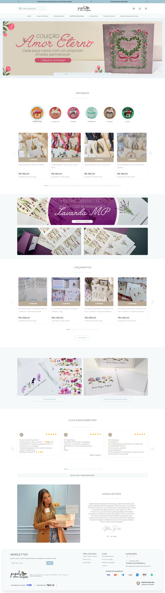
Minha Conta (87, 559)
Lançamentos (59, 16)
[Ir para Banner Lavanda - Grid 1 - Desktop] (82, 211)
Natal (29, 16)
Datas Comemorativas (129, 16)
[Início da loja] (84, 9)
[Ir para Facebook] (130, 556)
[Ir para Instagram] (127, 556)
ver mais (113, 536)
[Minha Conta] (140, 8)
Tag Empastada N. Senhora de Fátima (31, 165)
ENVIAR (50, 563)
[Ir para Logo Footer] (19, 574)
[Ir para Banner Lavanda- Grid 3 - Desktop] (116, 241)
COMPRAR (33, 160)
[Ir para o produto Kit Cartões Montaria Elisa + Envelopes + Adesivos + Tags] (66, 291)
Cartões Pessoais (77, 16)
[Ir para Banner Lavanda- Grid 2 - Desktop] (49, 241)
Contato (104, 566)
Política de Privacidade (108, 562)
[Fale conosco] (133, 8)
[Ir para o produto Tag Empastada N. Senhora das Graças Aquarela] (132, 147)
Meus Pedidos (87, 562)
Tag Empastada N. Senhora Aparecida (97, 165)
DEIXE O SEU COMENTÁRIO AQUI (82, 475)
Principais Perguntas (107, 556)
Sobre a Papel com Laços (90, 556)
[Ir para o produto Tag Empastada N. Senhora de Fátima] (33, 147)
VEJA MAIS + (82, 338)
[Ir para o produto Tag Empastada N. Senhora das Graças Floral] (66, 147)
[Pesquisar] (20, 8)
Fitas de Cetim (109, 16)
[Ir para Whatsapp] (133, 556)
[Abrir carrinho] (146, 8)
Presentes (93, 16)
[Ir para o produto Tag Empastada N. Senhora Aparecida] (99, 147)
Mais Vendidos (42, 16)
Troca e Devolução (107, 559)
